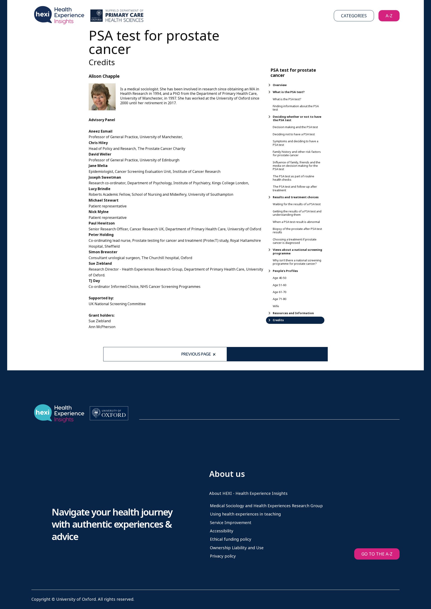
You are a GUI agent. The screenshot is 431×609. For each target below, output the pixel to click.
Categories (354, 16)
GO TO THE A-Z (376, 554)
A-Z (389, 16)
